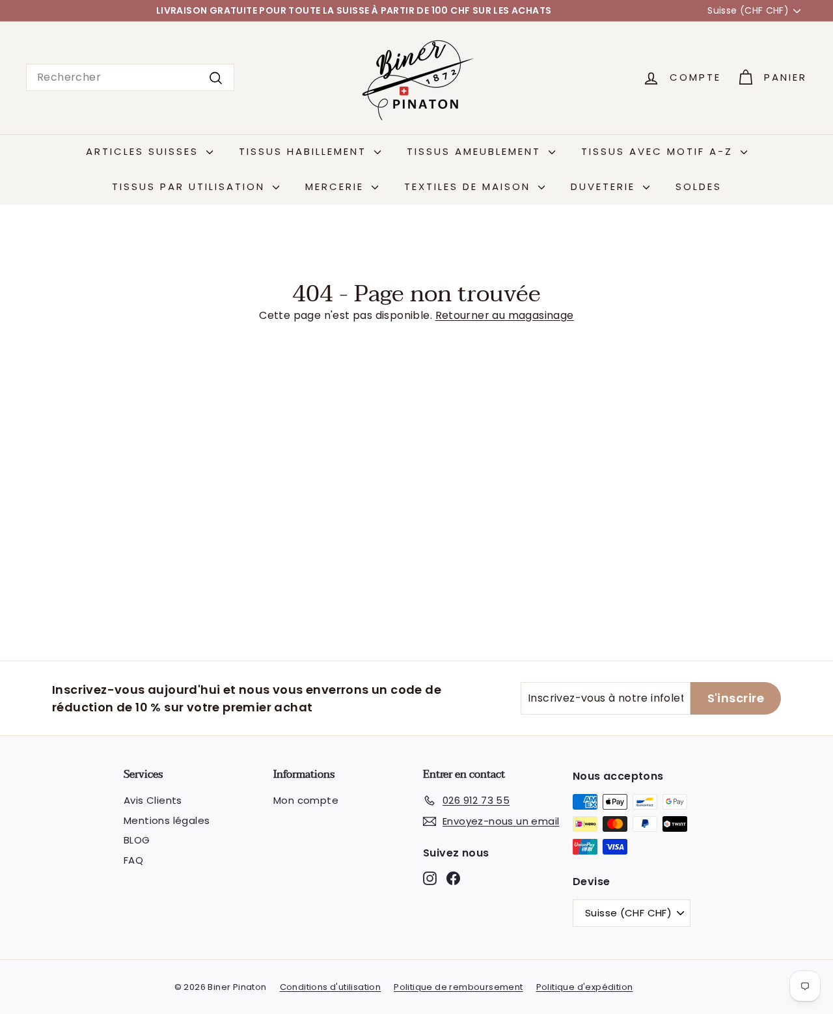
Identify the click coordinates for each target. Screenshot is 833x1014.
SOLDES (699, 186)
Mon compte (305, 800)
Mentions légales (167, 820)
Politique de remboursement (458, 987)
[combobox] (130, 77)
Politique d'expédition (584, 987)
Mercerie (336, 186)
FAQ (133, 860)
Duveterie (605, 186)
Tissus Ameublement (476, 151)
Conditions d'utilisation (330, 987)
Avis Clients (153, 800)
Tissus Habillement (305, 151)
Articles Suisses (144, 151)
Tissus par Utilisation (190, 186)
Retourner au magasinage (504, 315)
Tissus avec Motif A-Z (659, 151)
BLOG (137, 840)
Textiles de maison (469, 186)
